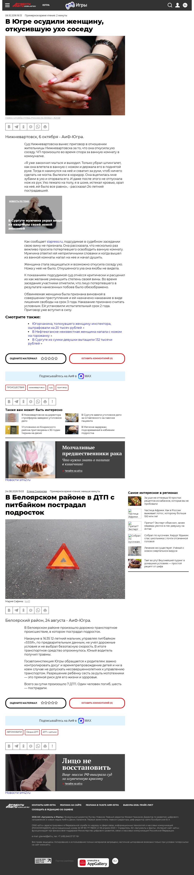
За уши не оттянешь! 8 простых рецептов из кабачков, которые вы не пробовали (166, 500)
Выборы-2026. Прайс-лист (138, 805)
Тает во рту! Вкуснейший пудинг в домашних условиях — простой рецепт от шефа (164, 563)
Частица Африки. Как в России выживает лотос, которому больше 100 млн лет (165, 513)
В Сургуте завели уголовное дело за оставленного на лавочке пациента (101, 417)
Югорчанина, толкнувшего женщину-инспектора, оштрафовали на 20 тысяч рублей (69, 326)
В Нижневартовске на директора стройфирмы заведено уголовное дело (42, 417)
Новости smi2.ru (18, 480)
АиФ (27, 601)
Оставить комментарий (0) (97, 358)
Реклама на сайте (70, 805)
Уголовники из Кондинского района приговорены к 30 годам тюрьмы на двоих (41, 430)
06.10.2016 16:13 (13, 15)
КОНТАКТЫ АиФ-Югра (44, 805)
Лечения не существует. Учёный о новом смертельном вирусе (164, 549)
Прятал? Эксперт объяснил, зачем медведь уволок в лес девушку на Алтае (164, 525)
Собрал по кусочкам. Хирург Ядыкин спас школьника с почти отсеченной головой (166, 538)
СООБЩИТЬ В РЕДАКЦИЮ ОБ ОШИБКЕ (52, 809)
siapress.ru (55, 241)
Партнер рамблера (65, 861)
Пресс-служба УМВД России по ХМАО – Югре (32, 117)
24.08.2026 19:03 (14, 491)
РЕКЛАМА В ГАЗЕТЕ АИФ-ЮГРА (102, 805)
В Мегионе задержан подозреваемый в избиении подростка (97, 430)
